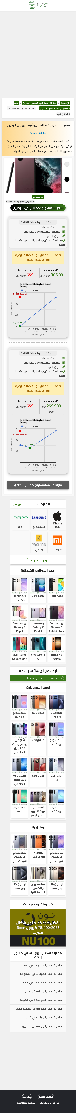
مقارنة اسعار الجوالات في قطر (44, 1017)
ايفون (57, 526)
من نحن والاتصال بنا (49, 1102)
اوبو (20, 526)
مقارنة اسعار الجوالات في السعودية (40, 974)
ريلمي (39, 549)
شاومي (57, 549)
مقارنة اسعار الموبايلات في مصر (43, 965)
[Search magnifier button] (62, 678)
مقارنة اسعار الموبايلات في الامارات (40, 983)
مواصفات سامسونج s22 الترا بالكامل (38, 485)
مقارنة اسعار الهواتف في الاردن (43, 991)
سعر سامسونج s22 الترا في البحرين (38, 208)
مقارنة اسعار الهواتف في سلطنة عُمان (39, 1009)
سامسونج (38, 197)
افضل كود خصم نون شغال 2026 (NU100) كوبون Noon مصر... (38, 927)
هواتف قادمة (46, 1096)
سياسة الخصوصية (26, 1102)
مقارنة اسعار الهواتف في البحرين (39, 103)
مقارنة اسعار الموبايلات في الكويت (41, 1000)
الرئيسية (65, 103)
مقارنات (27, 1096)
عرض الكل (18, 504)
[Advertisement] (38, 55)
